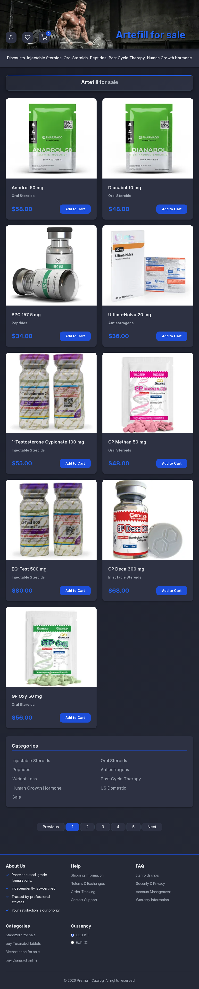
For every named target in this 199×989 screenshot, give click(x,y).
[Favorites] (27, 37)
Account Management (153, 892)
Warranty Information (152, 900)
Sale (16, 797)
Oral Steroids (76, 57)
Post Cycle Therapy (127, 57)
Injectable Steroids (44, 57)
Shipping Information (87, 875)
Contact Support (84, 900)
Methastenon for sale (23, 952)
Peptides (98, 57)
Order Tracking (83, 892)
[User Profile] (11, 37)
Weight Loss (24, 778)
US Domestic (113, 788)
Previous (51, 826)
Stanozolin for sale (21, 935)
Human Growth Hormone (169, 57)
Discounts (16, 57)
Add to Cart (75, 209)
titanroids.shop (147, 875)
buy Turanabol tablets (23, 943)
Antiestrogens (115, 769)
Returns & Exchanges (88, 883)
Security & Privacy (150, 883)
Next (152, 826)
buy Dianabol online (22, 960)
